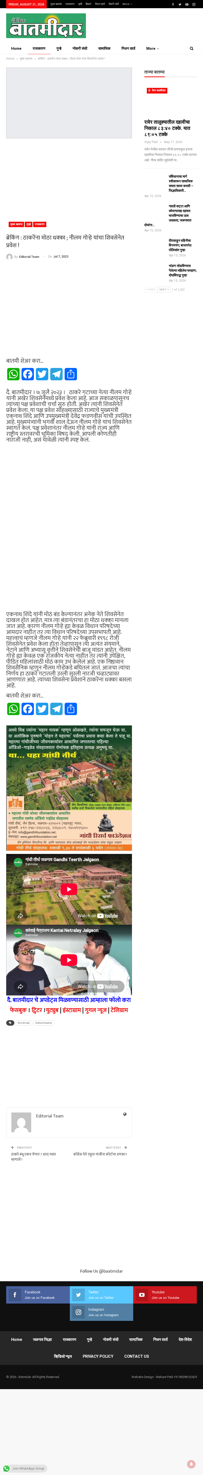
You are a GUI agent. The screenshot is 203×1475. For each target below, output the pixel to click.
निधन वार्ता (100, 4)
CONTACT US (136, 1356)
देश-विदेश (185, 1339)
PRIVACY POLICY (98, 1356)
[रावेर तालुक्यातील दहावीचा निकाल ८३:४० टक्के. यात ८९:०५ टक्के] (170, 100)
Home (16, 48)
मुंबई (28, 224)
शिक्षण (88, 4)
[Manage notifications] (191, 1464)
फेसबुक (18, 1010)
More (126, 4)
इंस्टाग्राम (72, 1010)
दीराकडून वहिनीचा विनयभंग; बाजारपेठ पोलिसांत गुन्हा (180, 245)
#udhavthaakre (43, 1023)
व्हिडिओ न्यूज (63, 1356)
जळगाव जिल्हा (42, 1339)
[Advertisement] (69, 178)
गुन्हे (58, 48)
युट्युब (52, 1010)
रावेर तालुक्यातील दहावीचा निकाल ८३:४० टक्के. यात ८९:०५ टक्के (167, 128)
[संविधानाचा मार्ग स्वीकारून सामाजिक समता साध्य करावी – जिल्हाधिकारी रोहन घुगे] (155, 182)
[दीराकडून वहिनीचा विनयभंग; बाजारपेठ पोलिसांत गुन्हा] (155, 246)
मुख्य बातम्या (56, 4)
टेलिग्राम (119, 1010)
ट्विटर (37, 1010)
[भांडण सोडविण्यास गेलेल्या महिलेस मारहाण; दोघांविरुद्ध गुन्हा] (155, 271)
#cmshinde (24, 1023)
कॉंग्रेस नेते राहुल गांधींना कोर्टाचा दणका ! (100, 1154)
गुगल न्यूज (96, 1010)
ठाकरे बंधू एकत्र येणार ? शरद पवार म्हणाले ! (33, 1157)
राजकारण (70, 4)
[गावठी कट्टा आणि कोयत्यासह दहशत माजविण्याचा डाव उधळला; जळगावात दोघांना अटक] (155, 212)
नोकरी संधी (113, 4)
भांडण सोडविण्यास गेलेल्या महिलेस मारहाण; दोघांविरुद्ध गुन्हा (183, 270)
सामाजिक (104, 48)
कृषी (80, 4)
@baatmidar (111, 1271)
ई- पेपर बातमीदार (157, 90)
